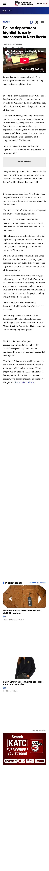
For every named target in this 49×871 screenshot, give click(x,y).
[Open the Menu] (4, 4)
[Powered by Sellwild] (42, 730)
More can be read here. (24, 382)
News (6, 22)
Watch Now (41, 4)
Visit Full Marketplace (38, 583)
